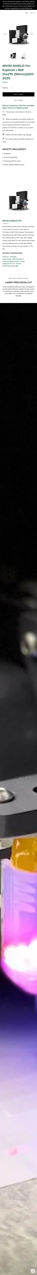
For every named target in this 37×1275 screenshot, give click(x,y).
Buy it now (18, 100)
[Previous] (5, 34)
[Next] (32, 34)
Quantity (5, 88)
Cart (32, 13)
